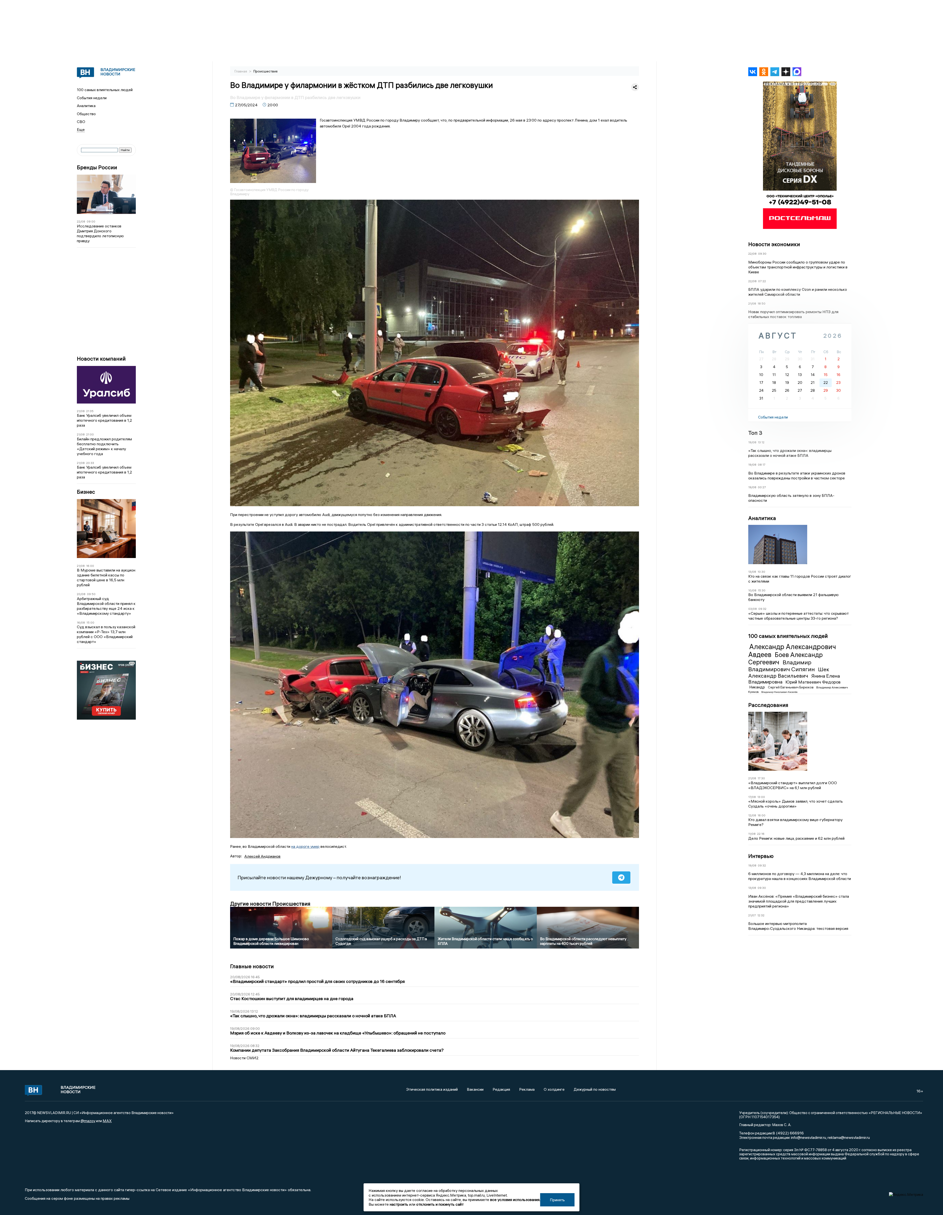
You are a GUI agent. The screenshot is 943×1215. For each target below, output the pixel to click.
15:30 (761, 590)
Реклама (527, 1089)
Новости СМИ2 (244, 1057)
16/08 (81, 622)
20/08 (81, 594)
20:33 (90, 463)
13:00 (761, 797)
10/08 (752, 590)
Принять (557, 1199)
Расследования (768, 704)
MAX (107, 1120)
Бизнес (86, 492)
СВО (81, 121)
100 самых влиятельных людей (105, 89)
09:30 (762, 253)
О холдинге (554, 1089)
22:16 (760, 834)
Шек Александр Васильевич (788, 672)
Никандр (757, 686)
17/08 (752, 797)
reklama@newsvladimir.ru (849, 1137)
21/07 (752, 915)
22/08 (81, 221)
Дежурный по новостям (595, 1089)
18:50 (761, 303)
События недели (92, 97)
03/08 (752, 609)
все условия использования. (515, 1199)
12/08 (752, 815)
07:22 (762, 281)
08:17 (761, 464)
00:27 (762, 487)
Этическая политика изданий (432, 1089)
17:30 (761, 778)
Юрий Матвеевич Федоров (813, 682)
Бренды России (97, 167)
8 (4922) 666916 (788, 1133)
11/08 (752, 834)
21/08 (81, 411)
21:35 (90, 411)
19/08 (752, 442)
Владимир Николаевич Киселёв (779, 692)
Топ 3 (755, 432)
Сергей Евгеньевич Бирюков (791, 687)
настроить (399, 1204)
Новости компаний (101, 359)
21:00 (90, 434)
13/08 (752, 571)
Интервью (761, 855)
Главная (241, 71)
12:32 (760, 915)
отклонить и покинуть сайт (440, 1204)
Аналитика (86, 105)
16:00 (90, 566)
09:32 (762, 609)
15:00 (90, 622)
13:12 (761, 442)
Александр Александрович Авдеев (792, 650)
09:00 (91, 221)
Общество (86, 113)
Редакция (501, 1089)
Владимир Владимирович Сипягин (782, 665)
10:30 (761, 571)
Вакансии (475, 1089)
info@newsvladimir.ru (808, 1137)
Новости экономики (774, 244)
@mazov (88, 1120)
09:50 (91, 594)
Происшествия (265, 71)
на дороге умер (305, 846)
